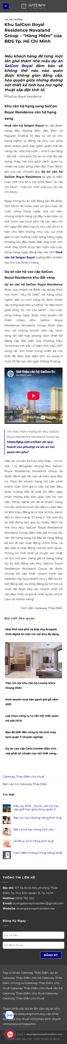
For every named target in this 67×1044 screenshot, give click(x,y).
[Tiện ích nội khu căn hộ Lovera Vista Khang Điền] (33, 660)
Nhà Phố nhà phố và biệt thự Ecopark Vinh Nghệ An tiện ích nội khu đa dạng (32, 632)
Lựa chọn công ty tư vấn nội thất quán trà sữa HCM (31, 718)
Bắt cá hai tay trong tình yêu (33, 829)
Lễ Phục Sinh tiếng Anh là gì (33, 841)
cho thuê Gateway (45, 993)
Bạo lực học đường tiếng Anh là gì (37, 817)
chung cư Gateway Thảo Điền (32, 983)
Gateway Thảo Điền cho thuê (23, 776)
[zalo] (9, 1015)
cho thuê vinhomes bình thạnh (38, 1019)
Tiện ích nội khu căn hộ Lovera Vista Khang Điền (30, 685)
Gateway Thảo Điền (49, 608)
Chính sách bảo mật (19, 1038)
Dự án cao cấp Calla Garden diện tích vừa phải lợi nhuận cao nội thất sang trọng (30, 751)
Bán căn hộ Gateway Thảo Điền (25, 784)
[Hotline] (10, 1034)
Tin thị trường (13, 19)
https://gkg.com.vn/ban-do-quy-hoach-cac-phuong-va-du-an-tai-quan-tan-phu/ (31, 447)
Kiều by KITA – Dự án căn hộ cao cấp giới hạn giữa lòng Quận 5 (36, 807)
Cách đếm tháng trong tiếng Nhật (38, 852)
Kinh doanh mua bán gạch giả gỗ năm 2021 (31, 702)
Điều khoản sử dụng (47, 1038)
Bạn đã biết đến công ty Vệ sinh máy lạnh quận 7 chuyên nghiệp (30, 734)
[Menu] (6, 6)
